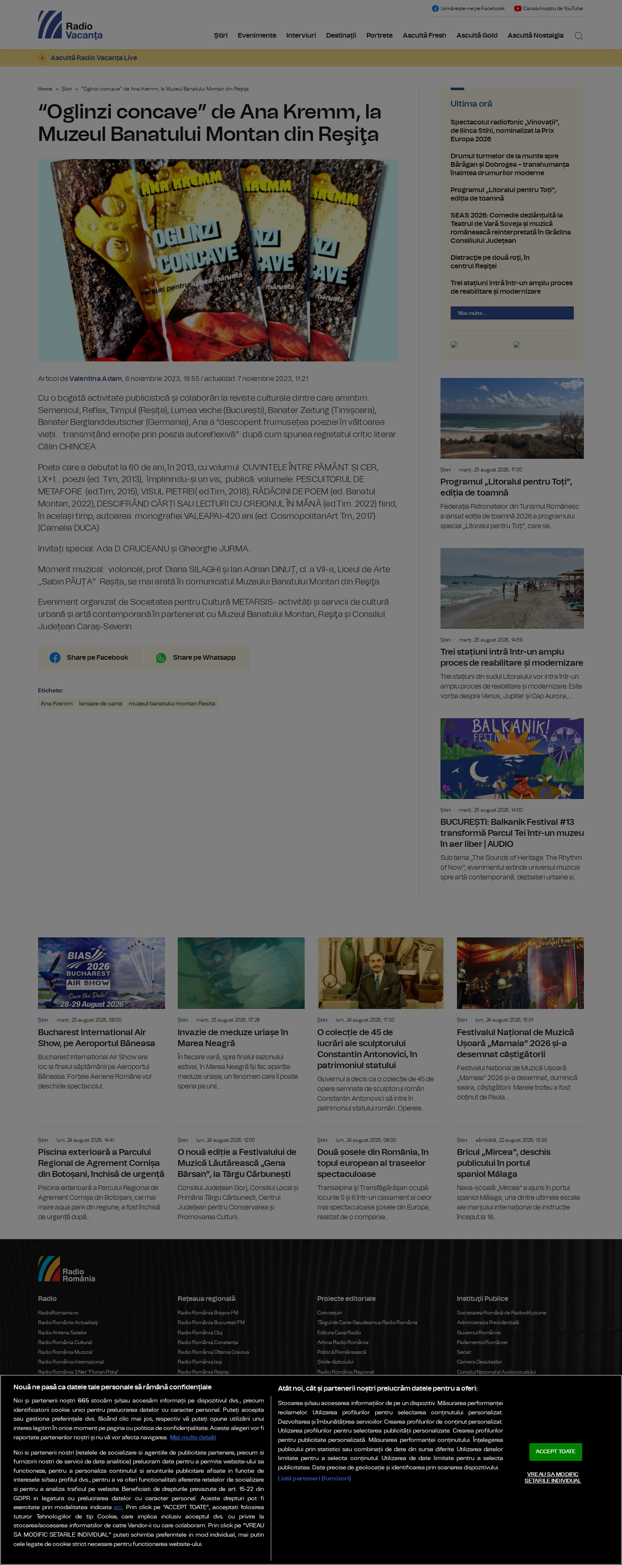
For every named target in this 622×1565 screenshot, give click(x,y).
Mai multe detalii (193, 1437)
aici (118, 1507)
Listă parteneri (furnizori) (314, 1478)
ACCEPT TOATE (555, 1452)
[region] (311, 1470)
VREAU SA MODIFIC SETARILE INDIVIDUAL (553, 1478)
